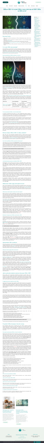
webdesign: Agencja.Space (26, 440)
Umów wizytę (38, 2)
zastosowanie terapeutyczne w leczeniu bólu (14, 42)
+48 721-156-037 (22, 436)
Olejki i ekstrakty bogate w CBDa (13, 122)
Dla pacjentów (4, 266)
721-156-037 (6, 2)
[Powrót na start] (22, 2)
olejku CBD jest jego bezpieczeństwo (25, 261)
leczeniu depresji (10, 40)
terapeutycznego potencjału (13, 137)
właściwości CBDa (5, 222)
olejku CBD (13, 245)
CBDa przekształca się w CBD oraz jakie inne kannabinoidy (11, 52)
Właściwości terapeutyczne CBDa (8, 87)
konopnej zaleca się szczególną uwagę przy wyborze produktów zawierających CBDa (19, 95)
